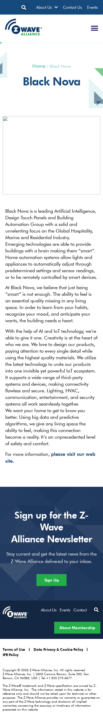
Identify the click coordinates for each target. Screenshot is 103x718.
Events (92, 7)
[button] (24, 7)
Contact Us (72, 7)
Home (38, 66)
